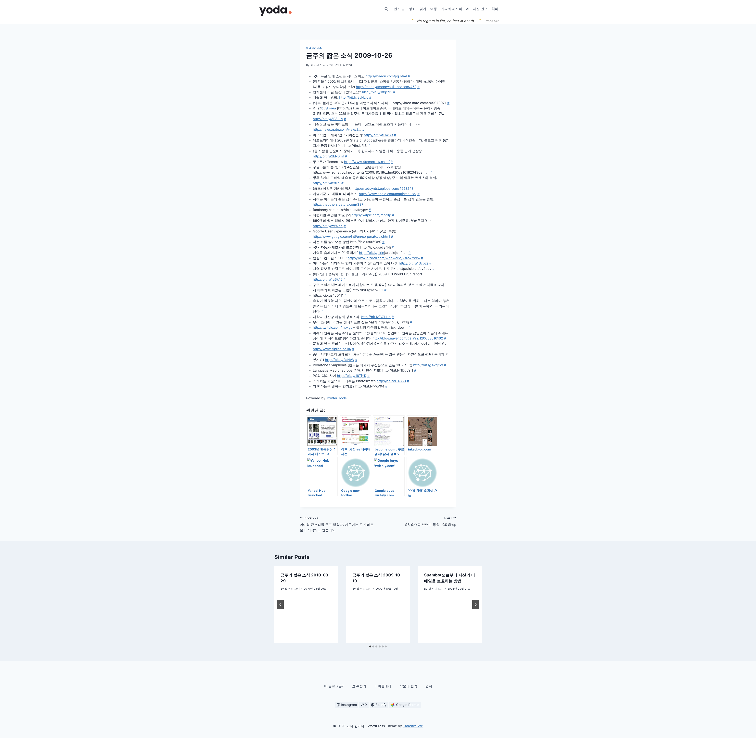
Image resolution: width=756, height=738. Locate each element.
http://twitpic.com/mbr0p (371, 215)
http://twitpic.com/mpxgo (332, 327)
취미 (495, 9)
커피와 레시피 (451, 9)
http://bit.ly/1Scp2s (413, 263)
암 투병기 (359, 686)
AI (467, 9)
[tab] (370, 646)
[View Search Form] (386, 9)
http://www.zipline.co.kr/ (332, 349)
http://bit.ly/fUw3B (378, 135)
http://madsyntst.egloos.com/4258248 (383, 189)
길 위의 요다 (317, 65)
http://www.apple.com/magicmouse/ (387, 194)
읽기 (423, 9)
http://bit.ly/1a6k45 (328, 279)
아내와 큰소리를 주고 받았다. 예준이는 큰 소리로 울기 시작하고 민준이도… (337, 524)
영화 (412, 9)
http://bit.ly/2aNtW (339, 360)
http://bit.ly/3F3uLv (328, 119)
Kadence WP (413, 726)
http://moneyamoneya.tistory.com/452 (386, 87)
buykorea (328, 108)
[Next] (475, 604)
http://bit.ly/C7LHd (376, 317)
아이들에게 (382, 686)
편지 (428, 686)
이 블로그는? (334, 686)
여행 (433, 9)
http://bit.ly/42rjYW (428, 365)
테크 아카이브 (314, 47)
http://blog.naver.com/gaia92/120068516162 (407, 338)
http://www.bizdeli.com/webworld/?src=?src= (384, 258)
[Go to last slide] (280, 604)
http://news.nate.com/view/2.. (336, 129)
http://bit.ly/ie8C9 (326, 183)
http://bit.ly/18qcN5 (377, 92)
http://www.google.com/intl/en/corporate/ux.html (351, 237)
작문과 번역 (408, 686)
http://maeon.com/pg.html (386, 76)
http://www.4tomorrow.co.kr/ (367, 162)
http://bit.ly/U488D (391, 381)
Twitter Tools (336, 398)
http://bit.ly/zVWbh (328, 226)
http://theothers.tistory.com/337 (338, 204)
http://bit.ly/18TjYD (351, 376)
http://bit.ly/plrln (371, 253)
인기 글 (399, 9)
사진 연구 (480, 9)
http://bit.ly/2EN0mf (328, 156)
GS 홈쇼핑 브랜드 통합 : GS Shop (430, 521)
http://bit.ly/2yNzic (353, 97)
